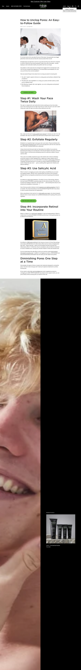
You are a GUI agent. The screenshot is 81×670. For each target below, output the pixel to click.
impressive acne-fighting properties (47, 187)
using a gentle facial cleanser (39, 134)
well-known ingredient (37, 213)
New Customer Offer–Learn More (40, 1)
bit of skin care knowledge (34, 271)
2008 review (30, 242)
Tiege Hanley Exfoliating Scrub (29, 144)
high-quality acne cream (44, 193)
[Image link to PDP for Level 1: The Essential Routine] (60, 528)
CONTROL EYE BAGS (28, 92)
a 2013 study (51, 159)
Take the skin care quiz (28, 200)
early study (30, 179)
